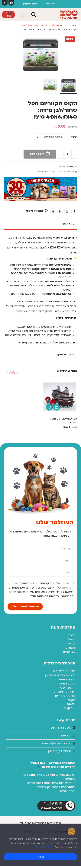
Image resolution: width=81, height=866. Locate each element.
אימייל (53, 211)
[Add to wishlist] (49, 407)
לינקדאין (60, 211)
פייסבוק (74, 211)
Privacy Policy (44, 847)
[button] (34, 14)
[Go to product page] (59, 397)
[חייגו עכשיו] (70, 805)
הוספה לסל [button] (56, 407)
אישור (40, 856)
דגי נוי (62, 171)
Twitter (67, 211)
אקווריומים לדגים (47, 171)
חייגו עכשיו (53, 803)
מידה (73, 137)
